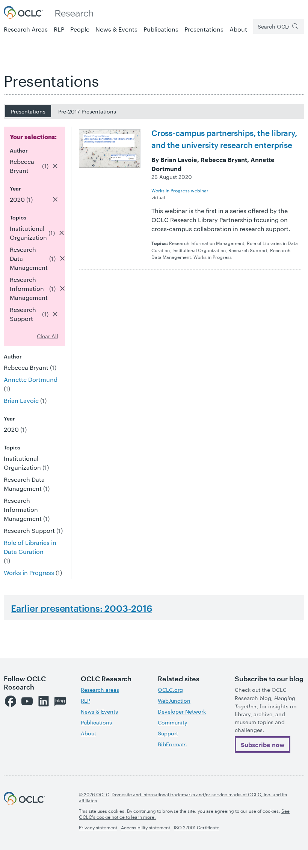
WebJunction (174, 700)
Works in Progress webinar (179, 190)
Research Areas (26, 29)
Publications (160, 29)
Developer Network (182, 711)
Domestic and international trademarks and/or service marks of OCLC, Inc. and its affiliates (183, 797)
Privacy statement (98, 827)
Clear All (47, 336)
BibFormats (172, 744)
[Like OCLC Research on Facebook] (10, 701)
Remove (55, 166)
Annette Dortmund (30, 379)
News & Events (116, 29)
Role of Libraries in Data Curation (30, 546)
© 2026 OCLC (94, 794)
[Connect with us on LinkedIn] (43, 701)
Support (168, 733)
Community (172, 722)
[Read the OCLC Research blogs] (60, 701)
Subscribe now (262, 744)
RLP (59, 29)
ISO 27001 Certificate (196, 827)
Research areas (100, 689)
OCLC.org (170, 689)
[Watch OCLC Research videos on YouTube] (27, 701)
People (79, 29)
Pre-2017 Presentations (87, 111)
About (238, 29)
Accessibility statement (145, 827)
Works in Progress (29, 572)
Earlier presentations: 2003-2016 (81, 608)
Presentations (203, 29)
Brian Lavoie (21, 400)
